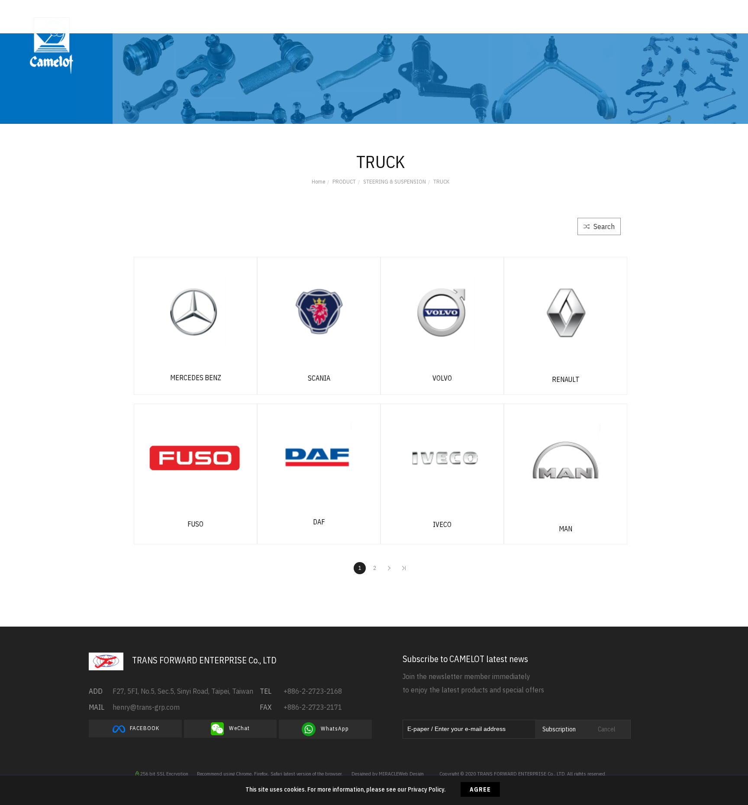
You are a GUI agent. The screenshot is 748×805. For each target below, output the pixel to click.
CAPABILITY (267, 25)
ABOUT (219, 25)
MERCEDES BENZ (195, 377)
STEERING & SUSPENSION (394, 181)
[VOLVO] (442, 312)
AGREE (480, 789)
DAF (319, 521)
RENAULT (566, 379)
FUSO (195, 524)
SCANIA (319, 378)
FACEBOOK (142, 728)
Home (318, 181)
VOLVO (442, 378)
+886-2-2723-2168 (313, 691)
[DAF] (319, 457)
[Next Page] (389, 568)
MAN (565, 528)
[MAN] (565, 460)
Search (603, 226)
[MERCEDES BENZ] (195, 311)
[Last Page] (404, 568)
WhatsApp (332, 729)
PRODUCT (319, 25)
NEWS (419, 25)
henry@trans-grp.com (146, 707)
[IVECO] (442, 458)
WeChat (237, 728)
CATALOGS (376, 25)
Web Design (411, 773)
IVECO (442, 524)
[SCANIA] (319, 312)
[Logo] (51, 45)
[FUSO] (195, 457)
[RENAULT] (565, 312)
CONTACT (462, 25)
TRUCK (441, 181)
